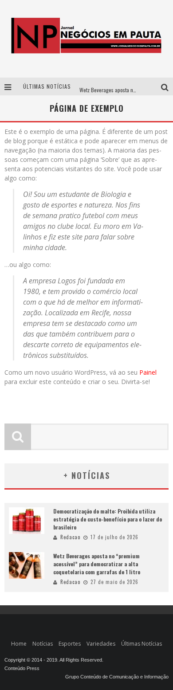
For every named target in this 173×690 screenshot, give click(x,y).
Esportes (70, 643)
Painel (148, 372)
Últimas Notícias (141, 643)
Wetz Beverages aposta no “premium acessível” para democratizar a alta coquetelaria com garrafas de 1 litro (96, 564)
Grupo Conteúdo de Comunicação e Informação (117, 676)
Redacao (70, 537)
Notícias (42, 643)
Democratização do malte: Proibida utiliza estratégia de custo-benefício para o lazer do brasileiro (107, 519)
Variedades (100, 643)
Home (19, 643)
